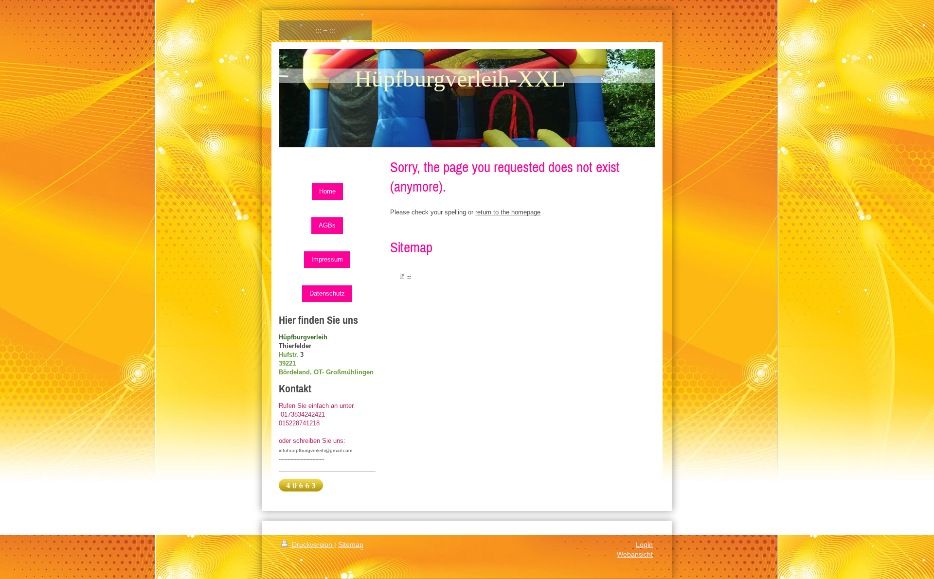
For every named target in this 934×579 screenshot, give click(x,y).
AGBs (327, 225)
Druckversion (312, 544)
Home (327, 191)
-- (409, 276)
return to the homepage (507, 212)
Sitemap (350, 544)
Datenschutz (327, 293)
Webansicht (635, 554)
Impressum (327, 259)
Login (644, 544)
